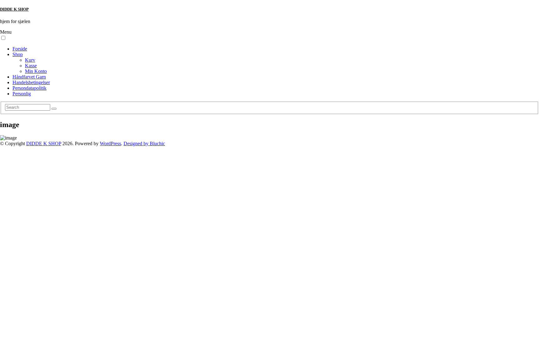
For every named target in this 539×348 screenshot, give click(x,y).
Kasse (31, 65)
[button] (3, 38)
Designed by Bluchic (144, 143)
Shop (17, 54)
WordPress (110, 143)
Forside (19, 48)
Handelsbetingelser (31, 82)
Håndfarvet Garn (29, 76)
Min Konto (36, 71)
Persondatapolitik (29, 88)
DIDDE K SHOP (14, 9)
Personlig (21, 93)
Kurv (30, 60)
